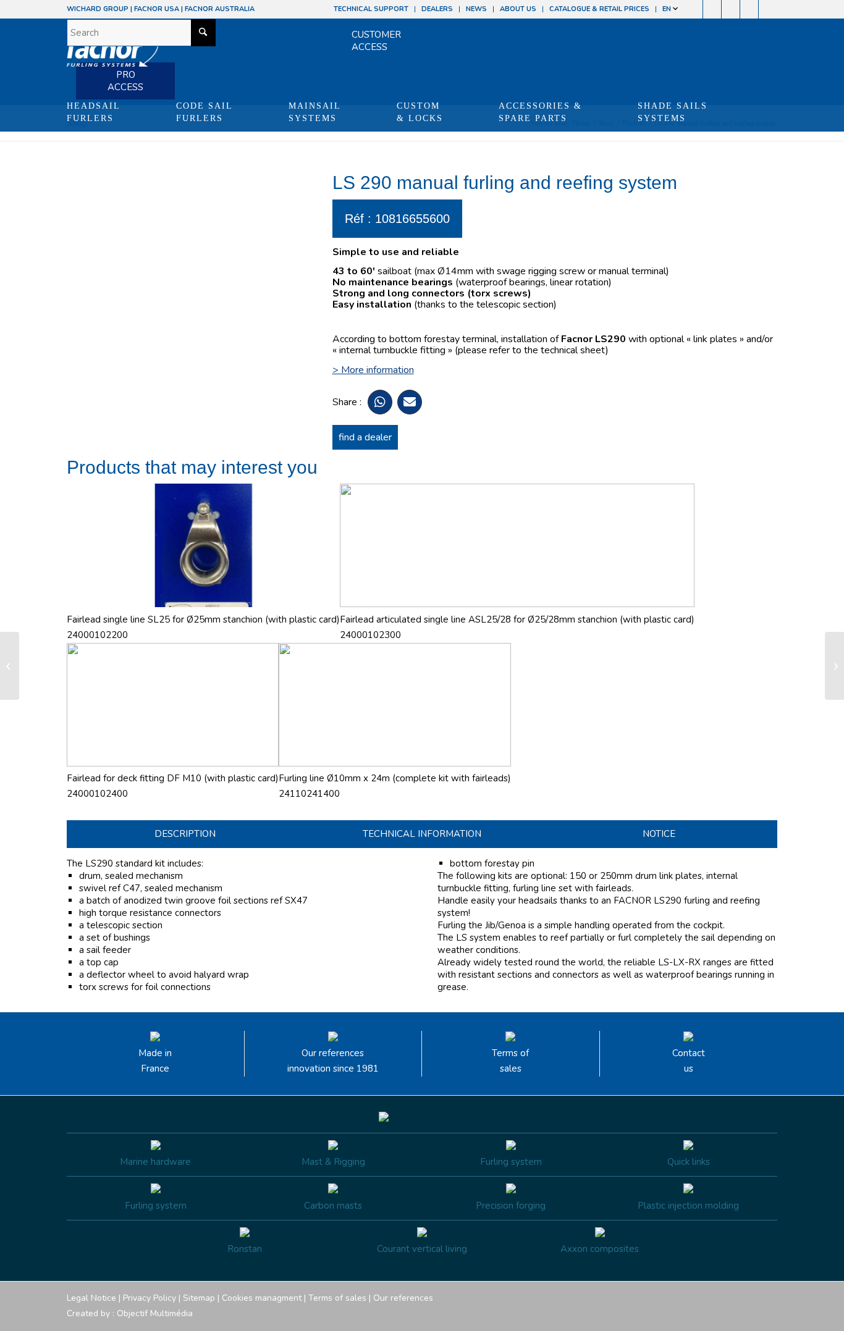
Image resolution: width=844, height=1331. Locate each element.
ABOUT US (518, 9)
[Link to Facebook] (694, 9)
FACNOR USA (156, 9)
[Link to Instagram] (712, 9)
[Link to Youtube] (731, 9)
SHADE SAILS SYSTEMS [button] (672, 112)
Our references (403, 1298)
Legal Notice (91, 1298)
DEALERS (437, 9)
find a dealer (365, 437)
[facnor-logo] (112, 55)
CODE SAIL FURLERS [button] (204, 112)
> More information (373, 370)
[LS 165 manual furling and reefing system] (9, 666)
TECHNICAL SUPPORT (371, 9)
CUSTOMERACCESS (376, 40)
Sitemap (199, 1298)
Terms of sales (510, 1061)
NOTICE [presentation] (659, 834)
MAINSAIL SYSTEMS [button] (315, 112)
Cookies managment (262, 1298)
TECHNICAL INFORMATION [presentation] (422, 834)
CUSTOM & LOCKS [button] (420, 112)
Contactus (688, 1061)
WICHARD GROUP (98, 9)
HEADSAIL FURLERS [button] (93, 112)
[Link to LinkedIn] (768, 9)
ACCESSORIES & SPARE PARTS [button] (540, 112)
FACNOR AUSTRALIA (220, 9)
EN (667, 9)
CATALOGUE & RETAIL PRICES (599, 9)
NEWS (476, 9)
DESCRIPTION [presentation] (185, 834)
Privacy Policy (149, 1298)
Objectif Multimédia (155, 1313)
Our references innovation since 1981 (333, 1061)
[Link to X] (749, 9)
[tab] (185, 834)
